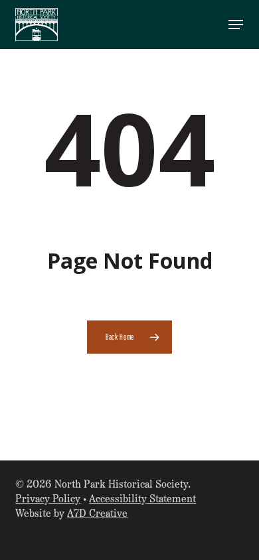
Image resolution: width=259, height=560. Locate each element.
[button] (235, 24)
